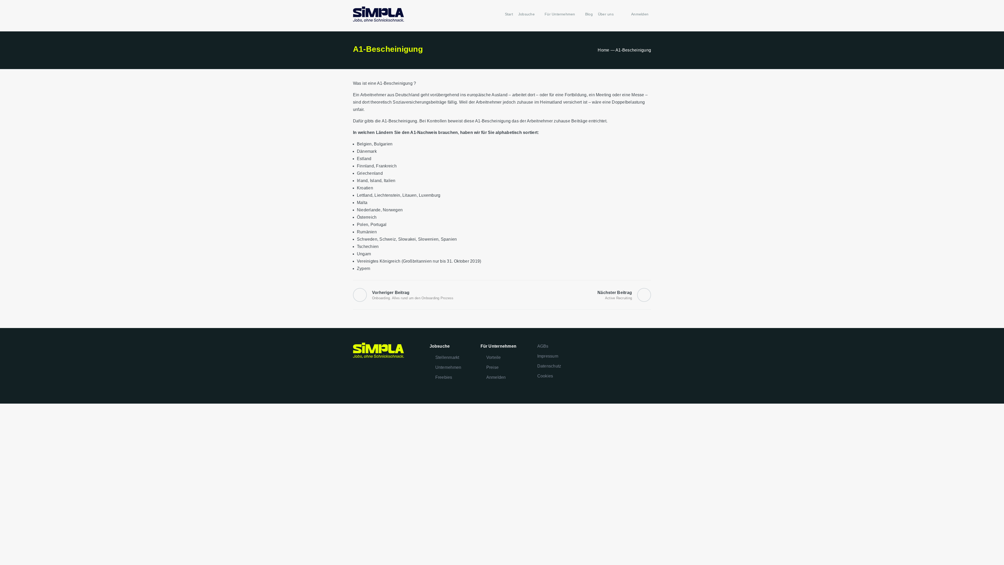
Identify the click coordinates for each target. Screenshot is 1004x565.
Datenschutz (549, 366)
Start (509, 14)
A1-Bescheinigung (395, 83)
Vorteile (493, 357)
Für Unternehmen (560, 14)
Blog (589, 14)
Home (603, 50)
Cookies (545, 376)
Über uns (606, 14)
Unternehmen (448, 367)
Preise (492, 367)
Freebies (443, 377)
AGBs (543, 346)
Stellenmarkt (447, 357)
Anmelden (496, 377)
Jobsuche (526, 14)
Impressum (547, 356)
